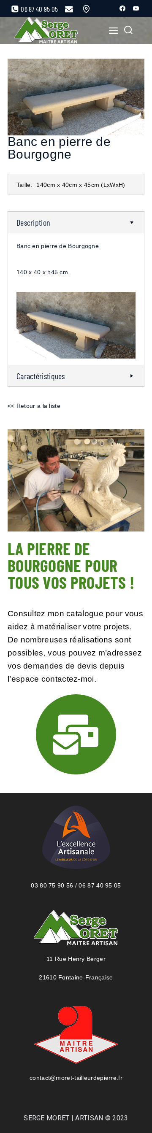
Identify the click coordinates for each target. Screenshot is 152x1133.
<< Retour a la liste (34, 405)
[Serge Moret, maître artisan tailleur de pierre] (46, 30)
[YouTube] (136, 8)
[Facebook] (122, 8)
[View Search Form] (128, 31)
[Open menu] (111, 30)
